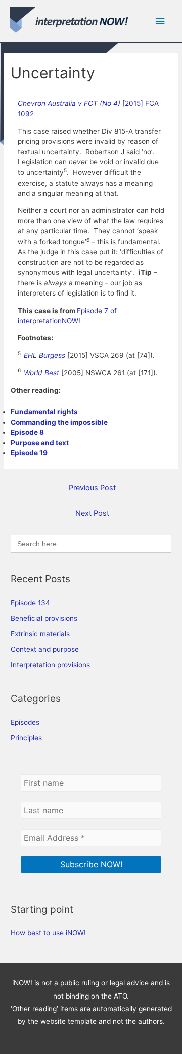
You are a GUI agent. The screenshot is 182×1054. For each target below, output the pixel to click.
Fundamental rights (44, 411)
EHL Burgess (44, 355)
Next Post (92, 513)
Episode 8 (27, 432)
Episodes (25, 722)
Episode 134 (30, 603)
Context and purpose (45, 649)
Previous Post (92, 487)
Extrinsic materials (40, 634)
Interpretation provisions (50, 665)
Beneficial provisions (44, 618)
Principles (26, 738)
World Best (41, 373)
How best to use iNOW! (48, 933)
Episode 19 (29, 453)
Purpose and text (40, 443)
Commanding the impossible (59, 422)
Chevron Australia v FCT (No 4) (70, 103)
